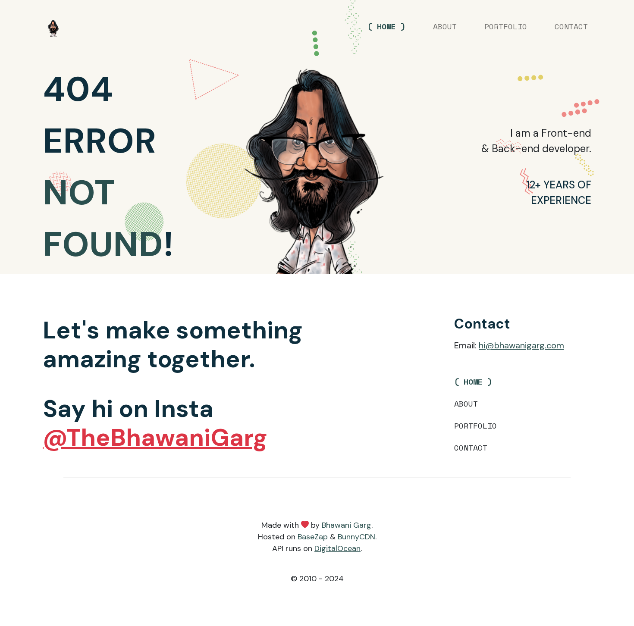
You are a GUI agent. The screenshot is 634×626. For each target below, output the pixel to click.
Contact (571, 26)
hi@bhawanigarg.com (521, 345)
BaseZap (313, 537)
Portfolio (505, 26)
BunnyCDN (356, 537)
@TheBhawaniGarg (155, 437)
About (445, 26)
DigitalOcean (337, 548)
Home (386, 26)
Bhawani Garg (346, 525)
